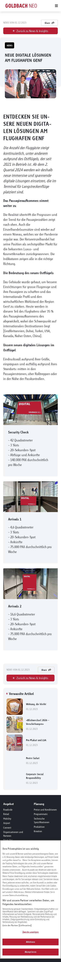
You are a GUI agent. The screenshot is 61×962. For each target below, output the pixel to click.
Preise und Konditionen (45, 809)
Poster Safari (32, 761)
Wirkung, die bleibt (36, 707)
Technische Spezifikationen (41, 820)
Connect (7, 827)
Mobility (7, 818)
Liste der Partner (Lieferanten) (17, 925)
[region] (30, 899)
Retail (6, 814)
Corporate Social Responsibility (35, 778)
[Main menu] (48, 5)
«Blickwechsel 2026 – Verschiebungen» (37, 724)
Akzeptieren (30, 952)
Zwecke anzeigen (30, 932)
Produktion (39, 826)
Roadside (7, 809)
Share (47, 22)
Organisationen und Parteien (13, 834)
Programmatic (41, 814)
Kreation (38, 831)
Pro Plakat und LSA (36, 743)
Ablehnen (30, 942)
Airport (6, 823)
